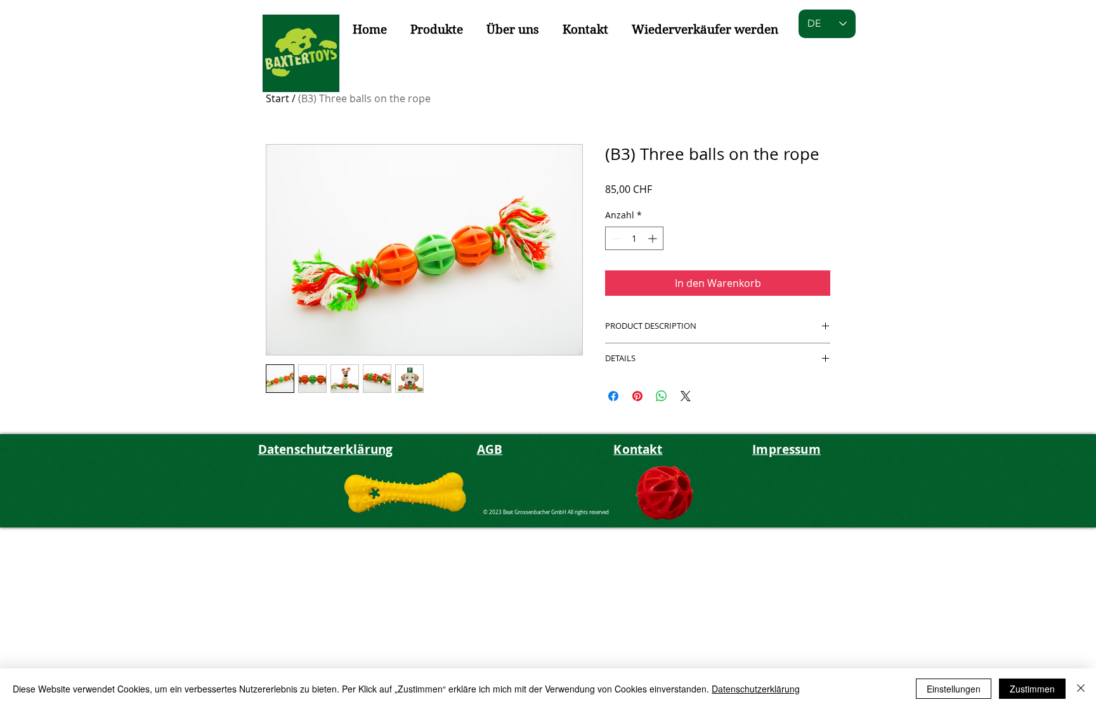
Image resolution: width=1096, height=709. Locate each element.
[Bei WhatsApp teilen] (661, 396)
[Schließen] (1080, 689)
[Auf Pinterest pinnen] (637, 396)
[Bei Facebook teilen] (613, 396)
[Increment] (654, 238)
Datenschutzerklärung (756, 688)
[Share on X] (685, 396)
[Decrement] (615, 238)
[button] (436, 30)
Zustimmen (1032, 688)
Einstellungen (954, 688)
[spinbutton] (634, 238)
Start (277, 98)
